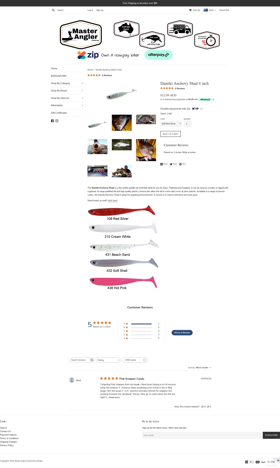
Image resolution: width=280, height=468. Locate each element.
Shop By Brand (67, 90)
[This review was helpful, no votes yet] (203, 406)
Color (162, 119)
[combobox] (108, 360)
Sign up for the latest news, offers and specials (164, 428)
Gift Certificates (59, 113)
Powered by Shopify (34, 461)
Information (67, 105)
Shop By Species (67, 98)
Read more (114, 397)
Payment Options (8, 435)
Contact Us (5, 431)
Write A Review (182, 332)
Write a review (189, 152)
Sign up (99, 10)
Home (54, 68)
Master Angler (20, 461)
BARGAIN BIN (58, 76)
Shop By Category (67, 83)
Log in (90, 10)
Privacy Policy (7, 445)
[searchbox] (79, 360)
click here (113, 200)
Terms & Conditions (9, 438)
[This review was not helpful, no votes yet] (208, 406)
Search (3, 428)
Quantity (187, 119)
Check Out (224, 10)
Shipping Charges (8, 442)
